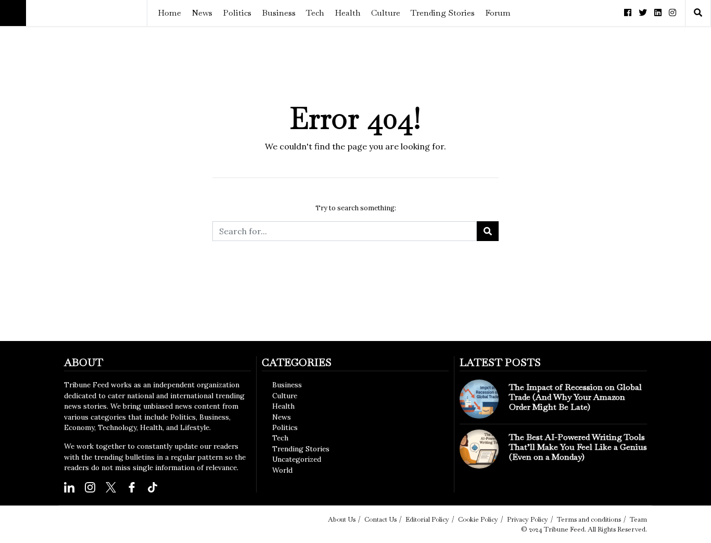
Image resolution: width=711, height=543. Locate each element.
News (202, 12)
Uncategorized (296, 459)
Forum (498, 12)
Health (348, 12)
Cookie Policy (478, 519)
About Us (341, 519)
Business (279, 12)
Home (169, 12)
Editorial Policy (427, 519)
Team (638, 519)
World (282, 470)
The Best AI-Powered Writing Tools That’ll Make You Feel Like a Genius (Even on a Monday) (578, 447)
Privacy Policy (527, 519)
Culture (385, 12)
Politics (237, 12)
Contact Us (380, 519)
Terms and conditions (589, 519)
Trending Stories (443, 12)
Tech (315, 12)
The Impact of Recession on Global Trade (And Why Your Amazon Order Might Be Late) (575, 397)
